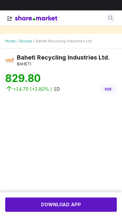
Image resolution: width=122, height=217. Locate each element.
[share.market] (36, 18)
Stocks (25, 41)
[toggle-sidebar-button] (9, 18)
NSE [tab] (108, 89)
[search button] (110, 18)
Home (10, 41)
